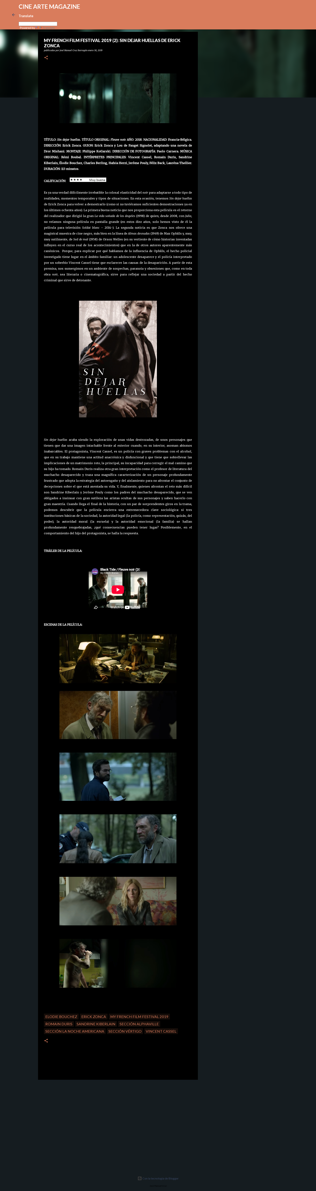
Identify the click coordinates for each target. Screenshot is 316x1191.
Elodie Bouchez (61, 1016)
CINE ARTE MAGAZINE (49, 6)
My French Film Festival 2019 (139, 1016)
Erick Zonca (93, 1016)
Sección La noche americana (74, 1031)
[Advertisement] (64, 1108)
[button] (46, 57)
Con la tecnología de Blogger (160, 1178)
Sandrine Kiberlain (96, 1024)
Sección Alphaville (139, 1024)
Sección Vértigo (125, 1031)
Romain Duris (58, 1024)
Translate (49, 27)
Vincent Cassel (161, 1031)
